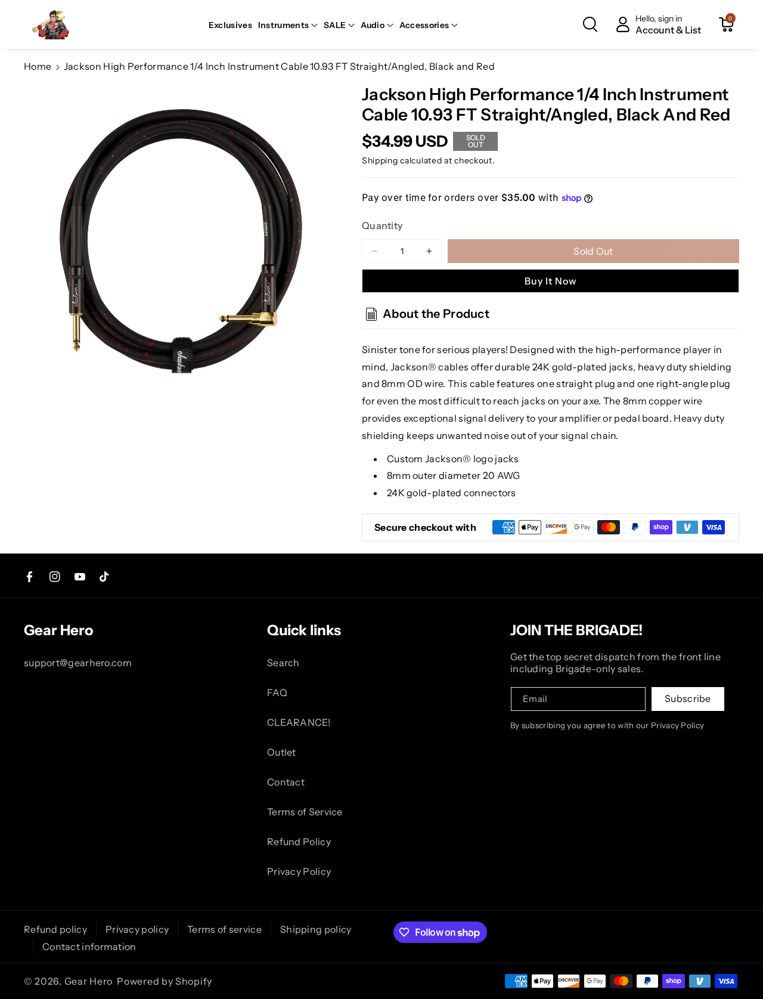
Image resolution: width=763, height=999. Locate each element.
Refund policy (55, 929)
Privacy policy (137, 929)
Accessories (424, 25)
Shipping (380, 160)
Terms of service (224, 929)
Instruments (283, 25)
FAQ (277, 692)
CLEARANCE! (298, 722)
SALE (335, 25)
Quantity (382, 225)
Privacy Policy (299, 871)
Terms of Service (305, 812)
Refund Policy (299, 842)
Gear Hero (88, 981)
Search (283, 663)
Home (37, 66)
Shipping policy (316, 929)
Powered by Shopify (164, 981)
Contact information (89, 946)
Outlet (281, 752)
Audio (372, 25)
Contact (286, 782)
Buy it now (551, 281)
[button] (288, 25)
